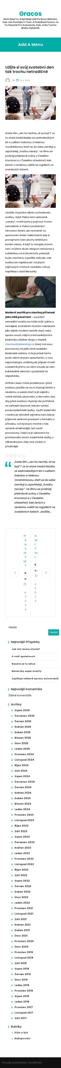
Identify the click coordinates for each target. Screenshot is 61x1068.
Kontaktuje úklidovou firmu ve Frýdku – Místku (24, 576)
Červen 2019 (23, 974)
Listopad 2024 (24, 759)
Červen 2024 (23, 787)
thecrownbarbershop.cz (19, 344)
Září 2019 (21, 963)
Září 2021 (21, 919)
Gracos (30, 13)
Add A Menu (30, 44)
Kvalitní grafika (36, 568)
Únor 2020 (21, 946)
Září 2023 (21, 831)
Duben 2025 (23, 732)
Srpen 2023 (22, 836)
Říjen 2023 (21, 825)
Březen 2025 (23, 737)
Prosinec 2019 (24, 952)
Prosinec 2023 (24, 814)
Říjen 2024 (22, 765)
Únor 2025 (21, 743)
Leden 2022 (22, 902)
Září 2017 (21, 1018)
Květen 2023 (23, 847)
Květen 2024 (23, 792)
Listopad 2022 (24, 864)
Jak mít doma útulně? (26, 649)
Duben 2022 (23, 891)
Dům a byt (21, 1032)
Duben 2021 (22, 930)
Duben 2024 (23, 798)
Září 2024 (21, 770)
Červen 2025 (23, 721)
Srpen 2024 (22, 776)
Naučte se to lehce (23, 663)
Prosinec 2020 (24, 941)
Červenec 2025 (25, 715)
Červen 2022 (23, 886)
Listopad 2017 (24, 1012)
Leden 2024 (22, 809)
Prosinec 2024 (24, 754)
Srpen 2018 (22, 996)
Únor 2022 (21, 897)
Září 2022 (21, 875)
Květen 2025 (23, 726)
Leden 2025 (22, 748)
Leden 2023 (22, 853)
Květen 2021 (23, 924)
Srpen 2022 (22, 880)
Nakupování (22, 1038)
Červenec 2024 (25, 781)
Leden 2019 (22, 985)
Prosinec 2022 (24, 858)
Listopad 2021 (24, 913)
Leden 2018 (22, 1001)
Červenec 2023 (25, 842)
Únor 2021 (21, 935)
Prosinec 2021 (24, 908)
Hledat (12, 627)
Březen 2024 (23, 803)
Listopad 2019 (24, 957)
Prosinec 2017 (24, 1007)
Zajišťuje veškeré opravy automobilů (35, 678)
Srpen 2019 (22, 968)
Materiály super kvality (27, 671)
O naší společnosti (23, 656)
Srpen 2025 (22, 710)
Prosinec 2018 (24, 990)
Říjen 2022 (21, 869)
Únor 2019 (21, 979)
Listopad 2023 (24, 820)
